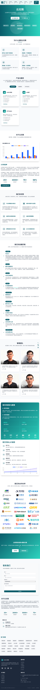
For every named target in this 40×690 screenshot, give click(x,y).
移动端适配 (27, 648)
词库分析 (35, 640)
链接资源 (3, 648)
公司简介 (3, 675)
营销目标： (6, 579)
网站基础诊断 (21, 640)
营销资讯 (3, 680)
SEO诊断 (33, 687)
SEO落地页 (10, 646)
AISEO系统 (13, 86)
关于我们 (31, 2)
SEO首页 (34, 643)
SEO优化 (10, 2)
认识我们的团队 (5, 185)
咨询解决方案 (15, 18)
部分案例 (3, 677)
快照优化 (9, 648)
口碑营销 (20, 2)
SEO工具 (21, 651)
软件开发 (25, 2)
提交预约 (20, 591)
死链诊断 (3, 640)
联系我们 (3, 682)
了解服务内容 (25, 18)
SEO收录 (28, 643)
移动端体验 (21, 648)
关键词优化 (9, 651)
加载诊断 (14, 640)
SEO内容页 (4, 646)
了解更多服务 (23, 550)
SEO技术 (3, 651)
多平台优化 (27, 86)
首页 (6, 2)
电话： (5, 575)
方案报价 (3, 678)
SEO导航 (37, 687)
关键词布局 (4, 643)
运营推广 (15, 2)
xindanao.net (15, 287)
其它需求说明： (6, 583)
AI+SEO (22, 669)
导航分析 (9, 643)
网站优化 (15, 651)
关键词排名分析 (29, 640)
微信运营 (9, 640)
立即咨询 (36, 2)
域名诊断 (14, 648)
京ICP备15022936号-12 (11, 687)
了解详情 (4, 104)
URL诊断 (15, 643)
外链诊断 (16, 646)
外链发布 (33, 646)
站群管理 (20, 86)
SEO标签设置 (21, 643)
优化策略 (27, 646)
